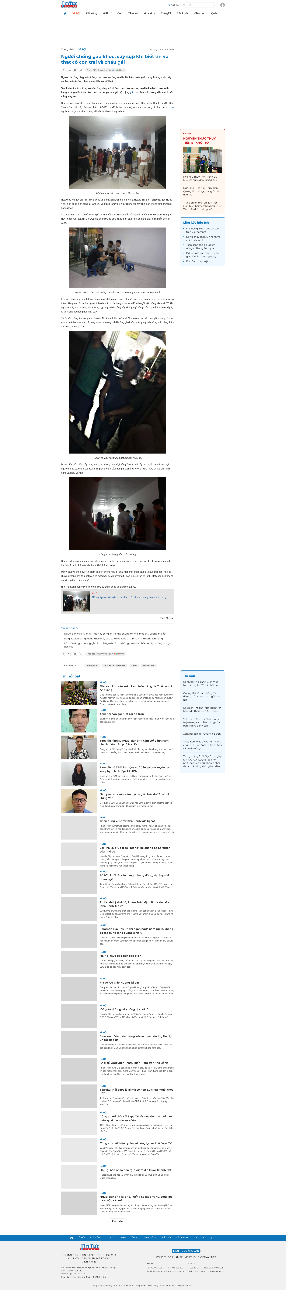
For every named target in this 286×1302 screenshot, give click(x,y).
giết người (92, 665)
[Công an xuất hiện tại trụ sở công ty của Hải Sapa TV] (79, 1150)
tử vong (169, 107)
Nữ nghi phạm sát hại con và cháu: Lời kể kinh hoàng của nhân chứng (129, 597)
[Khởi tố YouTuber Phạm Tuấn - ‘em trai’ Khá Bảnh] (79, 1069)
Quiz (214, 13)
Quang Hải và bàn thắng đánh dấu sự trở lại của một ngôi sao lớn (201, 696)
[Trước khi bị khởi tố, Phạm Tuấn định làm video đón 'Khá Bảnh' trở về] (79, 909)
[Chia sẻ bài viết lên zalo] (69, 70)
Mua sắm (149, 13)
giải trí (189, 256)
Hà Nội (150, 1263)
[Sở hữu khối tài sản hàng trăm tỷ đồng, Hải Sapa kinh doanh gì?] (79, 882)
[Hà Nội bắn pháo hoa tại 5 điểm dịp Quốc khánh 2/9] (79, 1177)
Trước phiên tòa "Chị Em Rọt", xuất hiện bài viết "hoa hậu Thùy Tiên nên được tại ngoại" (202, 206)
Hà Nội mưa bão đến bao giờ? (120, 955)
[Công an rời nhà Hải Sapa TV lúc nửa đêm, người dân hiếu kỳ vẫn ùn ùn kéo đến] (79, 1123)
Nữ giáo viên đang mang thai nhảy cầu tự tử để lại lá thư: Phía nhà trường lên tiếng (113, 638)
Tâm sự (133, 13)
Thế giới (166, 13)
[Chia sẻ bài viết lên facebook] (63, 70)
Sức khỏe (182, 13)
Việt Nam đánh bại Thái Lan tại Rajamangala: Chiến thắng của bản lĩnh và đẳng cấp (201, 722)
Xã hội (76, 13)
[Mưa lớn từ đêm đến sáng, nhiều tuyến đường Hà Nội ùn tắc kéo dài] (79, 1043)
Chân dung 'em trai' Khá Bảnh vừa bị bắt (127, 821)
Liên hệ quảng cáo (186, 1251)
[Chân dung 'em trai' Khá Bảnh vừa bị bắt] (79, 828)
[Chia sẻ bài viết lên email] (75, 70)
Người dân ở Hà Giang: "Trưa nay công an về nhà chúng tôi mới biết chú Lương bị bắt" (115, 633)
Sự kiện (187, 133)
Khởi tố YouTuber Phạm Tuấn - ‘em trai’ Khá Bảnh (134, 1063)
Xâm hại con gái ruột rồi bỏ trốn (122, 714)
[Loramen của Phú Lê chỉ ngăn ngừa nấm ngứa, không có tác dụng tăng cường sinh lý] (79, 936)
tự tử (134, 665)
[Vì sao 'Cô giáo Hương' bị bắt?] (79, 989)
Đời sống (91, 13)
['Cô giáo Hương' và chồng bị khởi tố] (79, 1016)
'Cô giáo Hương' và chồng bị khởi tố (124, 1009)
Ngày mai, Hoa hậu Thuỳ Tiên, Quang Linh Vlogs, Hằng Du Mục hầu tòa (202, 191)
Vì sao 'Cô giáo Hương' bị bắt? (120, 982)
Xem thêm (117, 1221)
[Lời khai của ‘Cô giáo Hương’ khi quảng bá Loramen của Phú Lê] (79, 854)
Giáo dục (199, 13)
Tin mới (189, 676)
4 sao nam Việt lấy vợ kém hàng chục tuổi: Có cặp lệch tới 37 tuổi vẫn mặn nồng (202, 745)
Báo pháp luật (200, 261)
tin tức (215, 228)
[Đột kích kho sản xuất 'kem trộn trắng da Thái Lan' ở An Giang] (79, 693)
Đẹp (119, 13)
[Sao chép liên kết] (81, 70)
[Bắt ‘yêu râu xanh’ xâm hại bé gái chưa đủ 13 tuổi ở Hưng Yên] (79, 801)
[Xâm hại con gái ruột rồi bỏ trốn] (79, 720)
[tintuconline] (65, 13)
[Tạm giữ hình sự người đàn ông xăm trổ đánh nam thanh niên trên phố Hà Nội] (79, 747)
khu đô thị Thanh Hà (114, 665)
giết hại (134, 92)
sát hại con (148, 665)
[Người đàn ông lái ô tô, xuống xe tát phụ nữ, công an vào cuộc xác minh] (79, 1203)
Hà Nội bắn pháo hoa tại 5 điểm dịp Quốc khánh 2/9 (135, 1170)
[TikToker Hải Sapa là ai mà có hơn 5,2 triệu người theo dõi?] (79, 1096)
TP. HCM (191, 1263)
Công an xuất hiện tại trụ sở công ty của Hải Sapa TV (136, 1143)
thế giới (203, 244)
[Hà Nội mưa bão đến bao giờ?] (79, 962)
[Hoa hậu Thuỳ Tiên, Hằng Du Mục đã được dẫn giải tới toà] (202, 160)
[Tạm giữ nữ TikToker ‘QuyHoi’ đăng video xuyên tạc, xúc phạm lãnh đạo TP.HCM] (79, 774)
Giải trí (107, 13)
